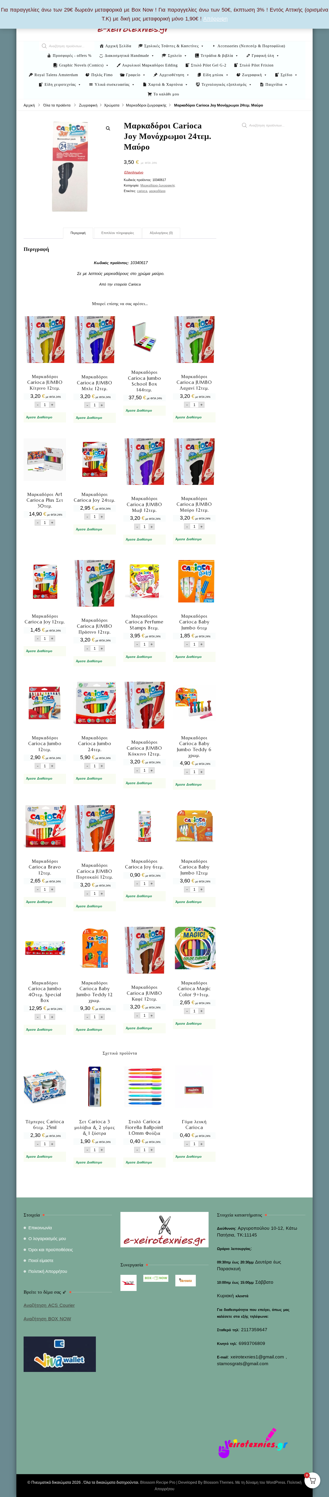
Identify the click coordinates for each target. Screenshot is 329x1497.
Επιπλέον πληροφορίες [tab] (117, 233)
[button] (108, 128)
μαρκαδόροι (157, 191)
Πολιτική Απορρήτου (47, 1271)
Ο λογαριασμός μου (47, 1238)
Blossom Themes (218, 1482)
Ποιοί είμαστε (40, 1260)
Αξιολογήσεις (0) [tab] (161, 233)
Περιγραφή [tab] (78, 233)
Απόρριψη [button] (215, 19)
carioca (142, 191)
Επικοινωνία (40, 1227)
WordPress (275, 1482)
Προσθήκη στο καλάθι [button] (45, 360)
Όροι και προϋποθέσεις (50, 1249)
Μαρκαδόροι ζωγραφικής (157, 185)
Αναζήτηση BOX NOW (47, 1318)
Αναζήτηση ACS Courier (49, 1305)
